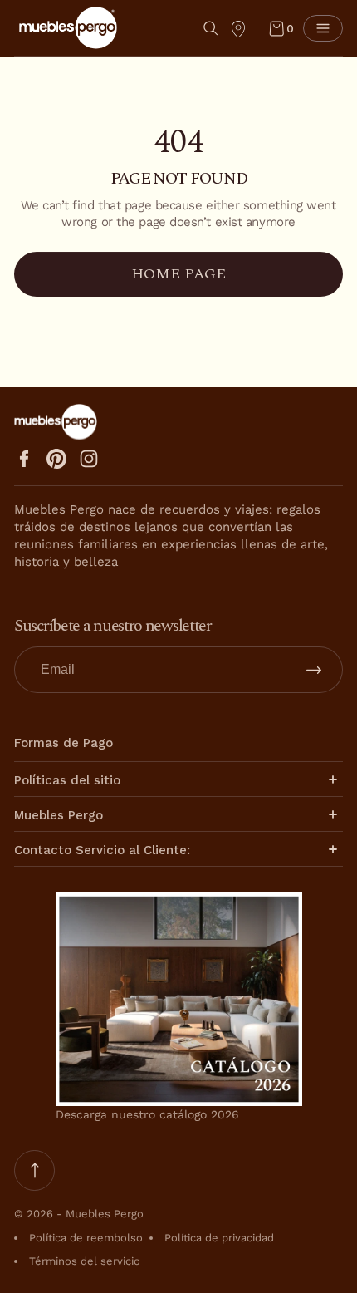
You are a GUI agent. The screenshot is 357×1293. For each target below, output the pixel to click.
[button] (211, 28)
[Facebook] (24, 459)
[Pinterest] (56, 459)
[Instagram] (89, 459)
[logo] (68, 28)
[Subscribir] (314, 670)
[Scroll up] (34, 1170)
